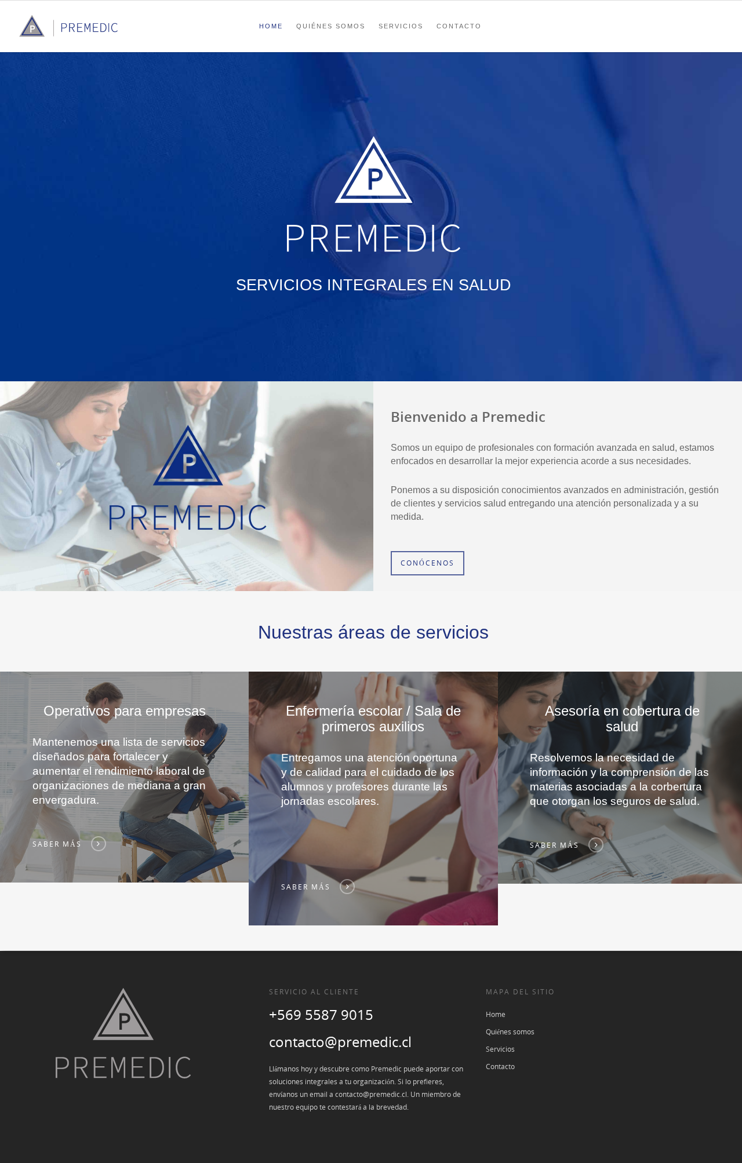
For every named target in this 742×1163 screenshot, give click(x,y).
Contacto (459, 26)
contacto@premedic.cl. (372, 1094)
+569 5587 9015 (321, 1014)
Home (271, 26)
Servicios (401, 26)
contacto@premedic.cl (340, 1041)
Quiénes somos (330, 26)
